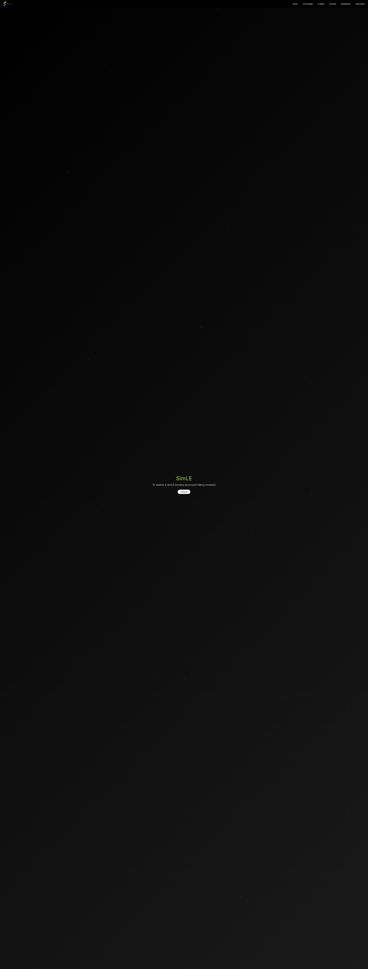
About (295, 4)
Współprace (346, 4)
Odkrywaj (184, 492)
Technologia (308, 4)
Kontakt (333, 4)
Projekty (321, 4)
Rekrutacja (360, 4)
